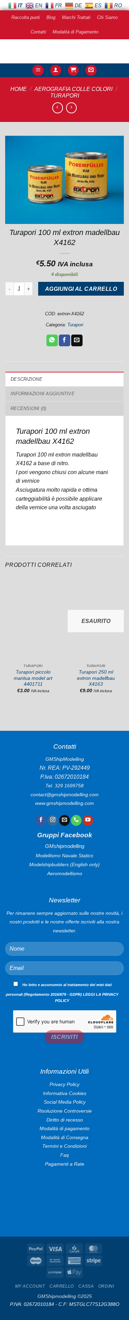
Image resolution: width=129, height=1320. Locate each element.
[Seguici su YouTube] (88, 820)
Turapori (64, 96)
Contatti (38, 31)
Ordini (106, 1286)
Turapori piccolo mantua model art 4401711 (33, 678)
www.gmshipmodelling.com (64, 803)
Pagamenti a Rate (64, 1164)
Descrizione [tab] (26, 379)
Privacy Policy (64, 1084)
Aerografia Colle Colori (73, 89)
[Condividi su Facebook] (64, 340)
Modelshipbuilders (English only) (64, 864)
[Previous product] (71, 107)
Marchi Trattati (76, 17)
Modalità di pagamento (64, 1128)
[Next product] (57, 107)
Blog (50, 17)
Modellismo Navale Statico (64, 855)
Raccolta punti (25, 17)
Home (18, 89)
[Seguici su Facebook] (41, 820)
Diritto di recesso (64, 1120)
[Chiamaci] (76, 820)
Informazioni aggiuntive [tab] (43, 393)
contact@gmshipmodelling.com (65, 794)
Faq (64, 1155)
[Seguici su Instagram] (52, 820)
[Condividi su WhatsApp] (52, 340)
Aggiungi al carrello (81, 289)
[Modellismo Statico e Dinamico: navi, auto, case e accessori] (64, 51)
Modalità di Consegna (64, 1137)
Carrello (62, 1286)
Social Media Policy (65, 1102)
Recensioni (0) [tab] (28, 408)
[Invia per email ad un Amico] (77, 340)
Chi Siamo (107, 17)
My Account (30, 1286)
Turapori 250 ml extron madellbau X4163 (96, 678)
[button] (38, 70)
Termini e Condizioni (64, 1146)
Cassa (86, 1286)
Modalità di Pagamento (75, 31)
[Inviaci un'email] (64, 820)
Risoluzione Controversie (64, 1111)
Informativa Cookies (64, 1093)
